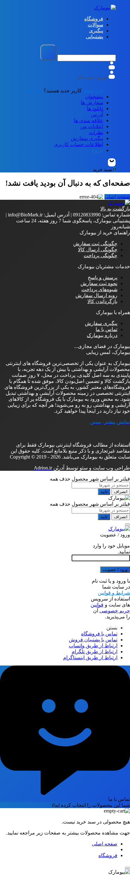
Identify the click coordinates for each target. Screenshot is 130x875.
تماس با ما (106, 329)
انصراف (120, 491)
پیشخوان (94, 96)
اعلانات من (91, 126)
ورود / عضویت (115, 569)
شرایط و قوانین (114, 592)
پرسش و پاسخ (102, 277)
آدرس (97, 114)
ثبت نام (34, 90)
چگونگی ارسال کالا (97, 249)
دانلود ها (95, 108)
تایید (104, 491)
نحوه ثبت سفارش (98, 283)
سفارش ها (92, 102)
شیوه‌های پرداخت (99, 289)
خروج (97, 150)
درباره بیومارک (102, 335)
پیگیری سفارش (87, 138)
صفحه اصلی (117, 196)
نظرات (96, 132)
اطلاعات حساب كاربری (78, 144)
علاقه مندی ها (88, 120)
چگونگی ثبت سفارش (95, 243)
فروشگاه (107, 855)
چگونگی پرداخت (100, 255)
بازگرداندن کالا (102, 301)
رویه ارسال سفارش (96, 295)
